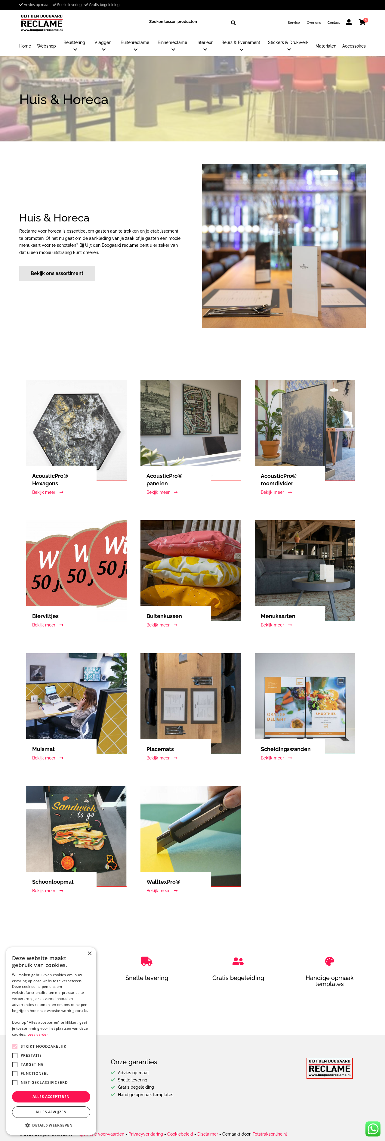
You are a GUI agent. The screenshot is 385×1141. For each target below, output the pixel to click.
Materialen (326, 46)
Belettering (74, 42)
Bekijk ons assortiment (57, 273)
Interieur (204, 42)
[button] (51, 1125)
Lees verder (37, 1034)
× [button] (89, 953)
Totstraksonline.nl (270, 1134)
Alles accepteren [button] (50, 1096)
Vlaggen (102, 42)
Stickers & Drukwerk (288, 42)
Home (25, 46)
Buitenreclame (135, 42)
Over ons (314, 22)
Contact (334, 22)
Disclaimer (207, 1134)
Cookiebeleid (180, 1134)
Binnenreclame (172, 42)
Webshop (46, 46)
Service (294, 22)
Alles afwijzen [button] (51, 1112)
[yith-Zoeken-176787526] (233, 23)
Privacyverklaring (145, 1134)
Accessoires (354, 46)
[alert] (51, 1041)
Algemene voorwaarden (100, 1134)
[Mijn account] (349, 23)
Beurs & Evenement (240, 42)
